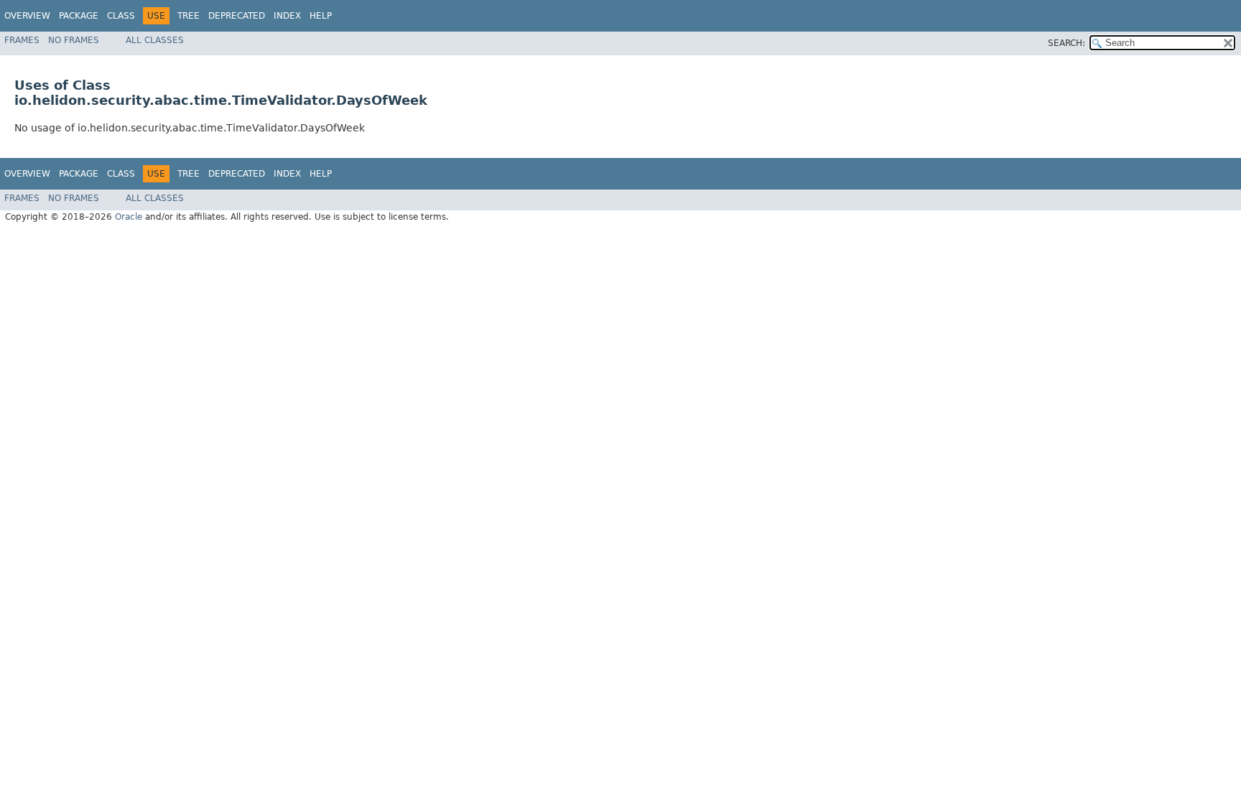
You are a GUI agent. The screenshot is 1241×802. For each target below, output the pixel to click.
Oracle (128, 217)
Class (121, 16)
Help (321, 16)
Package (78, 16)
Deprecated (236, 16)
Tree (188, 16)
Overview (27, 16)
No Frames (73, 40)
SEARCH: (1066, 43)
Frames (21, 40)
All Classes (155, 40)
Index (287, 16)
